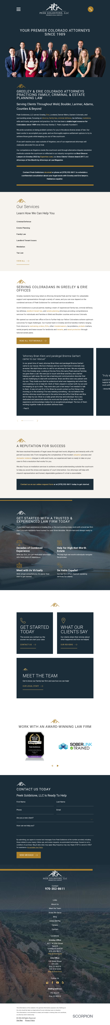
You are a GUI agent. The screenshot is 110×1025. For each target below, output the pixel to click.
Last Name (60, 802)
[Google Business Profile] (47, 982)
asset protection (74, 329)
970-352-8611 (55, 889)
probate (82, 326)
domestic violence (24, 458)
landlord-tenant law (34, 311)
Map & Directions (55, 954)
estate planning (53, 311)
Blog (55, 917)
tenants (60, 329)
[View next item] (37, 421)
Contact (55, 929)
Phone (19, 810)
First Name (21, 802)
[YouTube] (57, 982)
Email (58, 810)
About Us (55, 904)
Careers (55, 925)
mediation (86, 118)
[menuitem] (20, 1020)
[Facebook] (52, 982)
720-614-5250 (55, 969)
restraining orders (37, 326)
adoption (77, 455)
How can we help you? (25, 826)
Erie (47, 115)
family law (53, 118)
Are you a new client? (25, 818)
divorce (45, 118)
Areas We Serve (55, 912)
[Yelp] (63, 982)
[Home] (54, 9)
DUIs (47, 326)
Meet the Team (55, 908)
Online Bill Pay (55, 921)
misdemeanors (60, 326)
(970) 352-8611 (68, 172)
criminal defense (64, 118)
